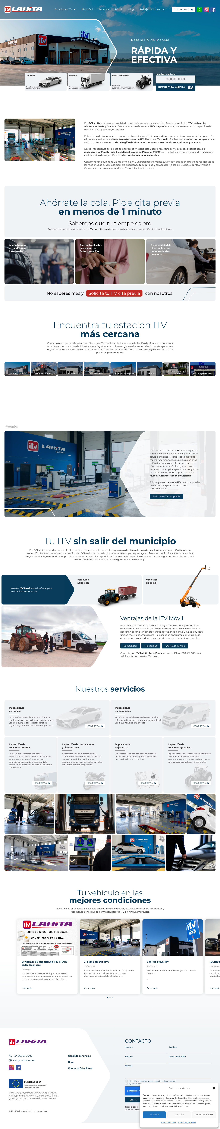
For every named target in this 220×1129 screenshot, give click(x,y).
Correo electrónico (177, 1056)
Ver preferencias (204, 1115)
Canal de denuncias (79, 1055)
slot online (110, 566)
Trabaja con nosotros (152, 9)
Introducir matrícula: (165, 74)
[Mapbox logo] (12, 426)
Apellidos (173, 1047)
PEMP (118, 9)
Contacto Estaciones (80, 1068)
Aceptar (154, 1115)
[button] (214, 1088)
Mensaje (128, 1066)
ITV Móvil (87, 9)
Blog (131, 9)
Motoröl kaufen (133, 168)
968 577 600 (188, 653)
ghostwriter (130, 346)
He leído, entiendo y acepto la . (152, 1081)
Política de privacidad (187, 1122)
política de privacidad (166, 1081)
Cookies (129, 1109)
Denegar (179, 1115)
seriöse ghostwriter (119, 559)
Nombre (129, 1047)
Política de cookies (168, 1122)
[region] (110, 403)
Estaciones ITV (63, 9)
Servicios (104, 9)
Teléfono (129, 1056)
